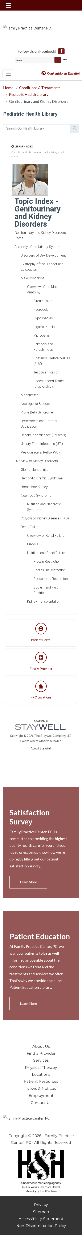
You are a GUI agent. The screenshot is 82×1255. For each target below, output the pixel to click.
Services (41, 1060)
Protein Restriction (47, 561)
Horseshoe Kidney (34, 487)
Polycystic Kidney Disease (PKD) (45, 518)
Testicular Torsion (46, 372)
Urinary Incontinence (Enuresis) (43, 435)
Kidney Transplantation (43, 601)
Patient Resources (41, 1081)
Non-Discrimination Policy (41, 1225)
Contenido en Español (63, 73)
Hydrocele (41, 310)
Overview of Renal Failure (45, 536)
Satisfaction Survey (29, 817)
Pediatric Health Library (28, 94)
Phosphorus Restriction (50, 579)
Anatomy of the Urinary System (37, 247)
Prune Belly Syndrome (37, 412)
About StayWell (41, 748)
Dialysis (32, 544)
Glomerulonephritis (34, 470)
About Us (41, 1046)
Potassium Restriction (49, 570)
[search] (37, 128)
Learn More (28, 882)
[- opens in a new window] (61, 51)
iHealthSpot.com (48, 1191)
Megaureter (29, 395)
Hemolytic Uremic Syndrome (42, 478)
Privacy (41, 1204)
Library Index (24, 146)
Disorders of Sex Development (43, 255)
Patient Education (39, 936)
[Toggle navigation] (8, 74)
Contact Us (41, 1102)
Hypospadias (43, 318)
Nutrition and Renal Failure (46, 553)
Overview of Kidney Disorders (36, 461)
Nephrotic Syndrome (36, 496)
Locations (41, 1074)
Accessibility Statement (41, 1218)
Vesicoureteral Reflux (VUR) (41, 452)
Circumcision (42, 301)
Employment (41, 1095)
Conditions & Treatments (40, 87)
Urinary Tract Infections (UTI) (42, 444)
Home (8, 87)
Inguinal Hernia (44, 327)
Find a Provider (41, 1053)
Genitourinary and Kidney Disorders (38, 101)
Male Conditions (32, 278)
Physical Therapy (41, 1067)
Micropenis (41, 335)
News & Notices (41, 1088)
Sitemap (41, 1212)
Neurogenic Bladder (35, 404)
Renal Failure (30, 527)
